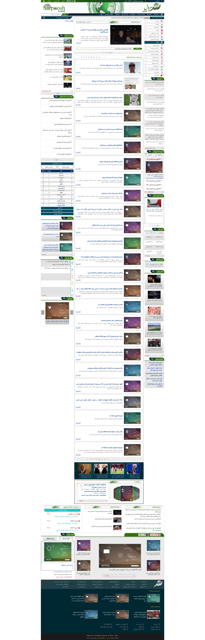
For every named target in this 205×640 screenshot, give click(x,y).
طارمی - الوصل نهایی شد (56, 77)
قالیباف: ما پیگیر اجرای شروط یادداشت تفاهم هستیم (102, 476)
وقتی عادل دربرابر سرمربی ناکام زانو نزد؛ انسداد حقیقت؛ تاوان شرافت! (144, 524)
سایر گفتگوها (150, 192)
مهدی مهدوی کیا (81, 22)
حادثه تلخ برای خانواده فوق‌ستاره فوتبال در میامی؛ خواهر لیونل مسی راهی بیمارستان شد (99, 400)
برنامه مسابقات (49, 167)
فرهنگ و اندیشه (96, 584)
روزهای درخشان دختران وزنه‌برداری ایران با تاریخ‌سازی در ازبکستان (155, 285)
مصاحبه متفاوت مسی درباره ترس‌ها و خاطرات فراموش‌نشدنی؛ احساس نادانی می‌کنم (154, 176)
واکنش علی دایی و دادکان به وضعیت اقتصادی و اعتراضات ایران (105, 273)
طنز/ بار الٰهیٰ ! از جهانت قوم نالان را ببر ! (61, 572)
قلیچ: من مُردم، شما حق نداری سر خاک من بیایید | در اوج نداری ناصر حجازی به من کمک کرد (99, 384)
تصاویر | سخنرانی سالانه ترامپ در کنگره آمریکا (108, 613)
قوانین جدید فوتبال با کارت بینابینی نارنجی (59, 100)
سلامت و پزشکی (130, 584)
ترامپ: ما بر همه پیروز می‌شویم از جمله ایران (135, 476)
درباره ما (156, 624)
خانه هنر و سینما (97, 582)
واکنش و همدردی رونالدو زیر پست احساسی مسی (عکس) (94, 31)
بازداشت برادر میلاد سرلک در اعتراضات (111, 193)
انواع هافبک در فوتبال (65, 118)
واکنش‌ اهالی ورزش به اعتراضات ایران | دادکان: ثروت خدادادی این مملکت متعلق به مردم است (99, 352)
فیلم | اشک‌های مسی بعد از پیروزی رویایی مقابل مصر (125, 570)
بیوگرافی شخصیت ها (62, 584)
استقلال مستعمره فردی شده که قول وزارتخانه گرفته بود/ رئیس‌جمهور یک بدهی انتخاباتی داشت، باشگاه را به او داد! (143, 515)
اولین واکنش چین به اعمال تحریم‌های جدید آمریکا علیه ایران (154, 210)
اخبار (101, 14)
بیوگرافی (117, 14)
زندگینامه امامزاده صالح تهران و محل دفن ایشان (95, 485)
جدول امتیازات (65, 167)
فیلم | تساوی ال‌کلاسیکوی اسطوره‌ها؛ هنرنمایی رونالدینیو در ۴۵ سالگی (83, 553)
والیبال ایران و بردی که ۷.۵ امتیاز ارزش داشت (155, 317)
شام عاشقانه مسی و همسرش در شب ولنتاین (110, 129)
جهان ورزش (114, 587)
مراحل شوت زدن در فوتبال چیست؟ (61, 148)
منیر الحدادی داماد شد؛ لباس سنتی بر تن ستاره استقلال (107, 225)
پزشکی (72, 283)
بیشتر (44, 254)
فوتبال (116, 584)
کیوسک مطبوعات (109, 14)
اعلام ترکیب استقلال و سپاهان (55, 84)
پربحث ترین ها (141, 14)
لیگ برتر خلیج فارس (57, 164)
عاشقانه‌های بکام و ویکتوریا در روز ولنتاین (111, 145)
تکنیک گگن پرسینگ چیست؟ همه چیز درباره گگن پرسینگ (57, 131)
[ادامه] (78, 43)
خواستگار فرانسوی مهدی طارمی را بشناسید (101, 526)
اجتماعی (72, 277)
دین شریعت (98, 587)
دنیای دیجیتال (81, 584)
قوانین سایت (154, 627)
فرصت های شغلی (105, 627)
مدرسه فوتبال (50, 538)
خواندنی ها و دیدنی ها (61, 582)
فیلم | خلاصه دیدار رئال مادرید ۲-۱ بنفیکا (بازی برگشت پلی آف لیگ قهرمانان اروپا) (153, 553)
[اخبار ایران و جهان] (152, 13)
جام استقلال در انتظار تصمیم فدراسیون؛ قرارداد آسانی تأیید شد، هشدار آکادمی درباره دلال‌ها (54, 63)
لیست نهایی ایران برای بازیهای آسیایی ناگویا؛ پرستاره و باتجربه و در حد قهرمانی (53, 48)
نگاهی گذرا (107, 624)
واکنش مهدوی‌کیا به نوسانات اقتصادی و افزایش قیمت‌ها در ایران (104, 241)
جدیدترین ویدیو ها (154, 591)
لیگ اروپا (60, 208)
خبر (161, 79)
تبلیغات (49, 1)
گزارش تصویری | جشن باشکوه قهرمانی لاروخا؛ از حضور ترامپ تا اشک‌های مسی (140, 614)
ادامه (148, 256)
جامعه (133, 582)
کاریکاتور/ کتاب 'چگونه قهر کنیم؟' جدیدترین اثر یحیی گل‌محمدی (57, 322)
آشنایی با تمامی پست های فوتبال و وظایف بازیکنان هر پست (57, 113)
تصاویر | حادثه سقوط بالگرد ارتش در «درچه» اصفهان (78, 614)
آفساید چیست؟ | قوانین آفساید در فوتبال (60, 106)
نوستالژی (70, 218)
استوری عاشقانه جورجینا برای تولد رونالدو (111, 162)
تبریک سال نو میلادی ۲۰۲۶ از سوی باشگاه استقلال (108, 336)
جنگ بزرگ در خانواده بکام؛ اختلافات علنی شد (110, 432)
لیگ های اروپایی (58, 214)
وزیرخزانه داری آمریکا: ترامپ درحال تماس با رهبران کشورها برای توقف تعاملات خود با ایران (84, 476)
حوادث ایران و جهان (129, 587)
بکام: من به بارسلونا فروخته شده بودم (51, 235)
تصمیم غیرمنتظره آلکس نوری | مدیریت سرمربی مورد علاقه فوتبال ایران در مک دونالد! (99, 289)
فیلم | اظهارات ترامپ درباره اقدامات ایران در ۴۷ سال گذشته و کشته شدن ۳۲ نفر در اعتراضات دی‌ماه (77, 598)
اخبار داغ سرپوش (150, 148)
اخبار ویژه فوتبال (47, 91)
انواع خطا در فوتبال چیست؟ (63, 154)
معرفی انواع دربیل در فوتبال (63, 136)
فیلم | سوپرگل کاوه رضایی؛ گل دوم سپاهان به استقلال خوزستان (83, 573)
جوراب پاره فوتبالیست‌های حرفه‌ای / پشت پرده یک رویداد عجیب (104, 97)
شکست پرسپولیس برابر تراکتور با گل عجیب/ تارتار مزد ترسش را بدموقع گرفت (117, 476)
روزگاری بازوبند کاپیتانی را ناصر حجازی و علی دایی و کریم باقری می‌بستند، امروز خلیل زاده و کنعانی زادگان (50, 247)
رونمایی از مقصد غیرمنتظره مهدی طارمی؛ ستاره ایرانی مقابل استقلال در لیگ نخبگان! (53, 71)
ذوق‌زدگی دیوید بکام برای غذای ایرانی (112, 177)
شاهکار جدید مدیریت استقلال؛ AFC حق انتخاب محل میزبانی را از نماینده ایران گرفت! (143, 511)
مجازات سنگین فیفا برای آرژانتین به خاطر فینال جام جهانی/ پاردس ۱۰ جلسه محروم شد (53, 41)
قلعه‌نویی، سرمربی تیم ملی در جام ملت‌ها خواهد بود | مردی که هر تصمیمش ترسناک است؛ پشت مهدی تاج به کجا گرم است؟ (154, 349)
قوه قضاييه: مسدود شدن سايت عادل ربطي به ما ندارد (147, 519)
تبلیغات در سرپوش (121, 624)
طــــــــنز (66, 538)
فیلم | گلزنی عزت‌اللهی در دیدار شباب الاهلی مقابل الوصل (153, 573)
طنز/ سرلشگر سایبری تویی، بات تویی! (62, 574)
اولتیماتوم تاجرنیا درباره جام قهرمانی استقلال (54, 56)
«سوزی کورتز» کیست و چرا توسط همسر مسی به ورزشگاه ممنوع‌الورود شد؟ (101, 257)
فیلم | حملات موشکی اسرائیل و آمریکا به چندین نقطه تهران (108, 598)
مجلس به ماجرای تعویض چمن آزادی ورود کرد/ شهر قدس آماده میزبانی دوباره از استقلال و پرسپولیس (154, 333)
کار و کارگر (142, 587)
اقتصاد (143, 584)
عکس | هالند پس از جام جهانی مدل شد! (111, 65)
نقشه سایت (122, 627)
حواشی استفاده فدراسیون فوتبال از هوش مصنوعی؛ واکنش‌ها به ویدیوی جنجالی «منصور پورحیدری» (50, 226)
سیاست (143, 582)
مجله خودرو (82, 587)
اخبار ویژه (149, 14)
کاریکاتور (70, 299)
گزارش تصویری (137, 629)
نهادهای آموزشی (113, 582)
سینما (72, 269)
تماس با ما (139, 624)
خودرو (72, 290)
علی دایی (89, 22)
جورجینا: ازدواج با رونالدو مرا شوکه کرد (112, 447)
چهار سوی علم (81, 582)
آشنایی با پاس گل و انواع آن (63, 142)
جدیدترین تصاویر (155, 607)
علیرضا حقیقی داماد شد (116, 416)
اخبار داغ (156, 14)
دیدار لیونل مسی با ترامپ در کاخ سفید (111, 113)
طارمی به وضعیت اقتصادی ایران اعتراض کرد (110, 304)
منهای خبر (132, 14)
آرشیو (63, 1)
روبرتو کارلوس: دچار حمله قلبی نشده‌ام (111, 320)
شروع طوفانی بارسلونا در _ (136, 18)
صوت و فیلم (154, 629)
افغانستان (65, 587)
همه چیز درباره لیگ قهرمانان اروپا (62, 124)
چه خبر (67, 258)
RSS (124, 629)
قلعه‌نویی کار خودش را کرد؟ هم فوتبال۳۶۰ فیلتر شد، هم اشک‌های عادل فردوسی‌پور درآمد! (143, 529)
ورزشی (72, 263)
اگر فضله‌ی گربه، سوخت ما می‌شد (63, 577)
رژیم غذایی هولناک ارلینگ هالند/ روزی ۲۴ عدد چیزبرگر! (107, 81)
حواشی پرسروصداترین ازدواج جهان (123, 48)
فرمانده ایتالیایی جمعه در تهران (154, 300)
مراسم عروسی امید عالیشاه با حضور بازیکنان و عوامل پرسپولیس (104, 368)
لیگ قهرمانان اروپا (57, 211)
